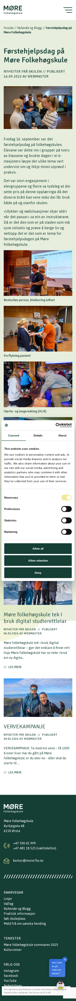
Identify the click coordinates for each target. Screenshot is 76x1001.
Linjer (8, 899)
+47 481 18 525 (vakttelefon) (34, 848)
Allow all (38, 548)
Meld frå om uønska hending (25, 923)
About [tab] (62, 435)
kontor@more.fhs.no (28, 860)
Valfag (8, 904)
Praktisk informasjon (19, 914)
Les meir (13, 667)
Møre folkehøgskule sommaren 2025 (31, 945)
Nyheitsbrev (13, 986)
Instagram (11, 971)
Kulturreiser (13, 950)
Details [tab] (38, 435)
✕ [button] (65, 959)
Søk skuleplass (14, 918)
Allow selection (38, 560)
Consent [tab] (13, 435)
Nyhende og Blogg (29, 27)
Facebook (11, 976)
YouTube (10, 981)
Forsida (8, 27)
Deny (38, 572)
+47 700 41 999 (24, 843)
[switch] (66, 509)
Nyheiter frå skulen (23, 71)
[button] (60, 984)
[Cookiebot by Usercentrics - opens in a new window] (55, 425)
